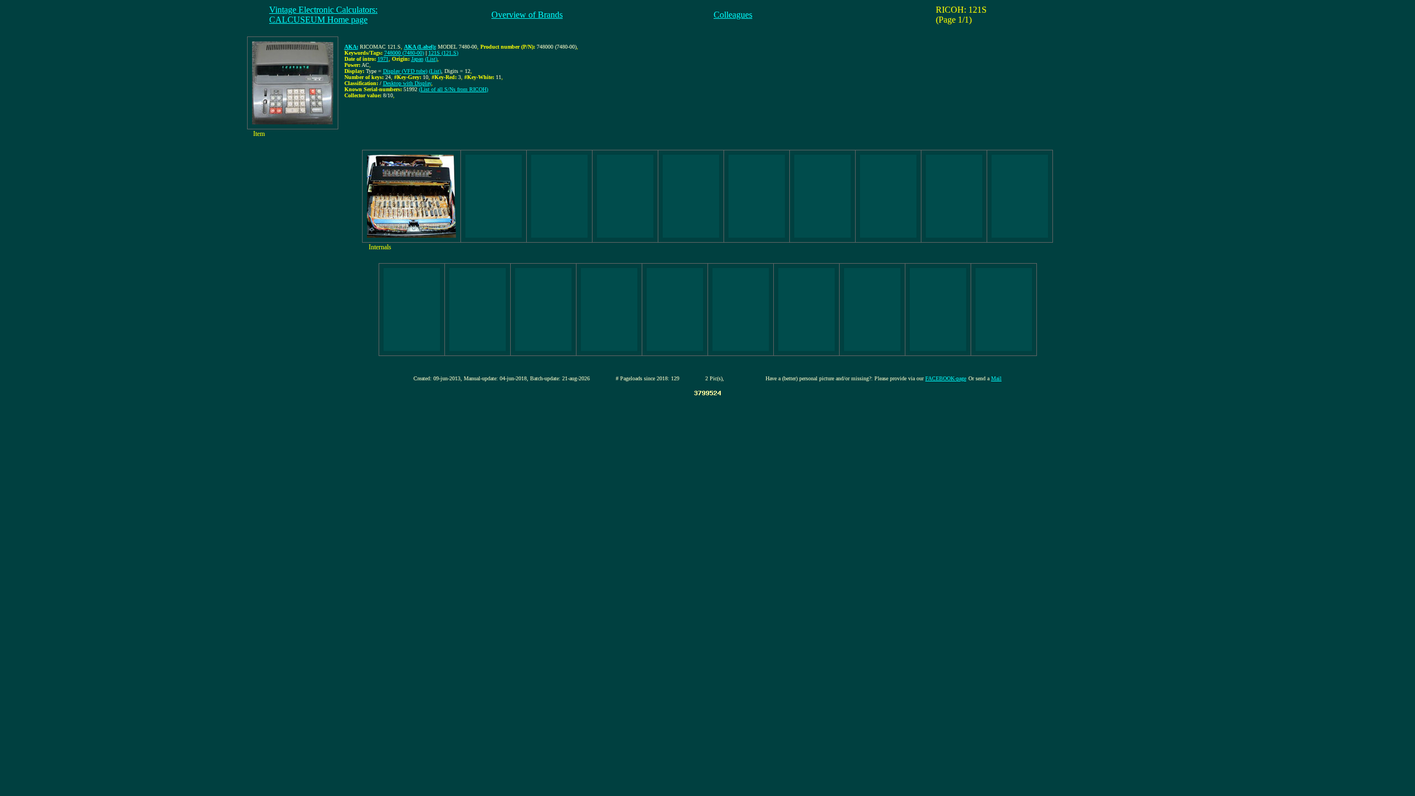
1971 (383, 59)
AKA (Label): (420, 47)
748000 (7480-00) (404, 53)
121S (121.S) (443, 53)
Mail (996, 378)
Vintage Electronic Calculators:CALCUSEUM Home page (323, 14)
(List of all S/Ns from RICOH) (453, 89)
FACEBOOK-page (945, 378)
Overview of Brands (527, 14)
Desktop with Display (407, 83)
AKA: (351, 47)
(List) (431, 59)
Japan (417, 59)
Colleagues (733, 14)
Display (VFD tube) (405, 71)
